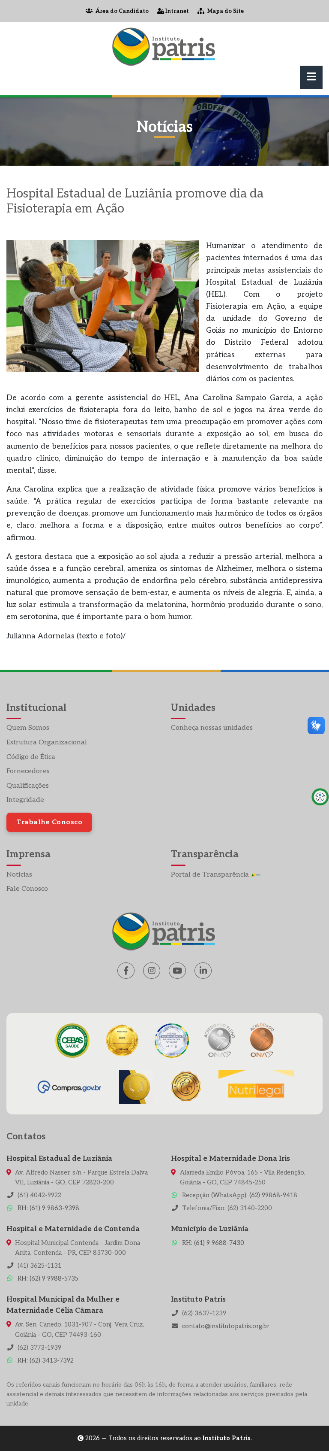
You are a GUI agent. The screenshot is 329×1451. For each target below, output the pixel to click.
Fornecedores (28, 771)
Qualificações (27, 786)
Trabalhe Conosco (49, 822)
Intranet (176, 11)
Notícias (19, 875)
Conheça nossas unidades (212, 728)
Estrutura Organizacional (46, 742)
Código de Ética (30, 757)
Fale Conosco (27, 889)
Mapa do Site (225, 11)
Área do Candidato (121, 11)
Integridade (25, 800)
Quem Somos (27, 728)
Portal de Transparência (211, 875)
